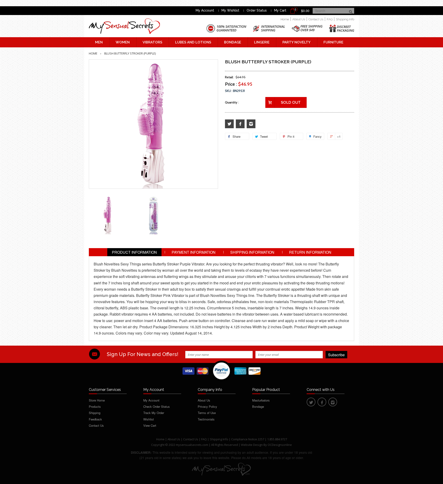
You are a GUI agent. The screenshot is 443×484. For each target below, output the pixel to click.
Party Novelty (296, 42)
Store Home (97, 400)
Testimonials (206, 419)
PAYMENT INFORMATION (194, 252)
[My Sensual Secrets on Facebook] (240, 124)
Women (123, 42)
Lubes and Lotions (193, 42)
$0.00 (305, 10)
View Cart (149, 425)
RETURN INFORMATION (310, 252)
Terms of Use (207, 413)
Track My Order (153, 413)
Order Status (257, 10)
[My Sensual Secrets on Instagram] (251, 124)
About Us (298, 19)
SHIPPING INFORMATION (252, 252)
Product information (134, 252)
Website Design (252, 445)
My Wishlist (230, 10)
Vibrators (152, 42)
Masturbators (261, 400)
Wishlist (148, 419)
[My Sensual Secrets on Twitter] (229, 124)
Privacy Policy (207, 406)
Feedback (95, 419)
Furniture (333, 42)
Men (99, 42)
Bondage (232, 42)
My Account (205, 10)
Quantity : (232, 102)
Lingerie (261, 42)
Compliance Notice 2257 (248, 439)
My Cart (280, 10)
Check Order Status (156, 406)
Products (95, 406)
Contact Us (315, 19)
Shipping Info (345, 19)
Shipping (94, 413)
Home (285, 19)
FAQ (329, 19)
